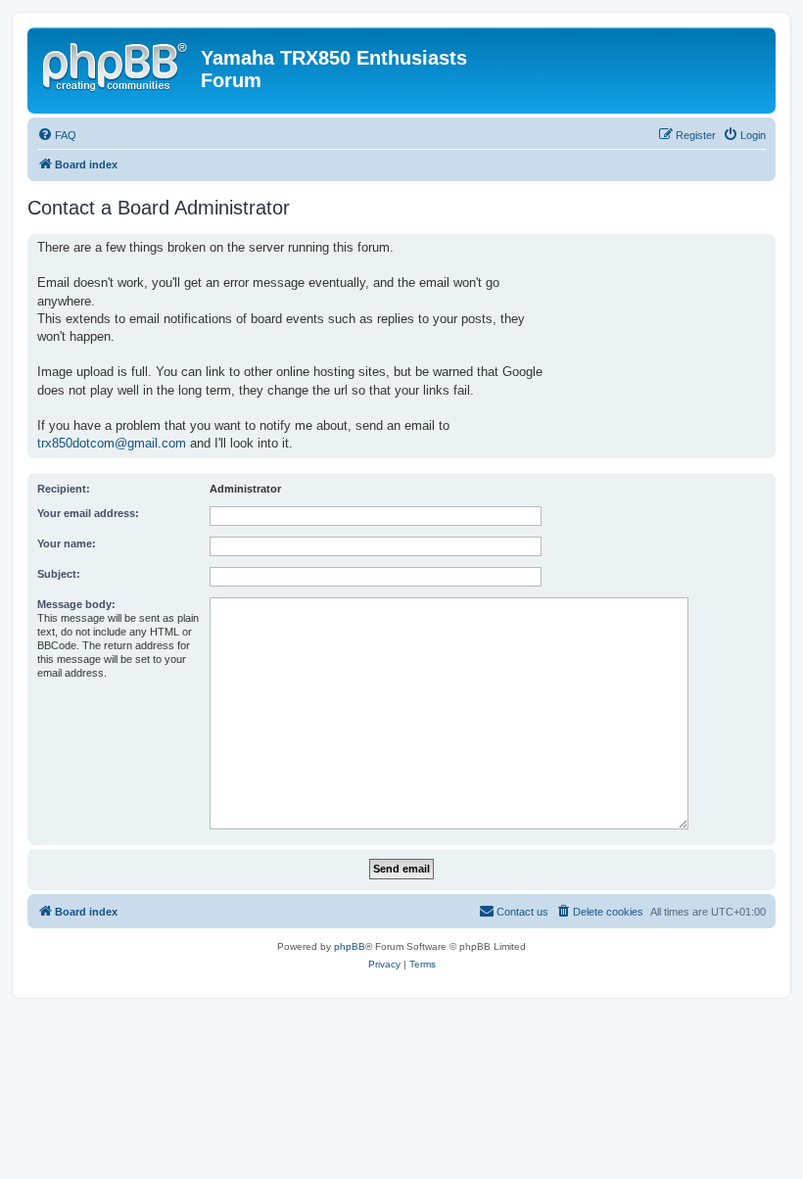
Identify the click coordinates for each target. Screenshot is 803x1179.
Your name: (66, 543)
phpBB (349, 946)
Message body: (76, 604)
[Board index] (116, 63)
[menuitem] (56, 135)
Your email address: (88, 513)
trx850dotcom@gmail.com (111, 443)
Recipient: (63, 489)
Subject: (58, 574)
